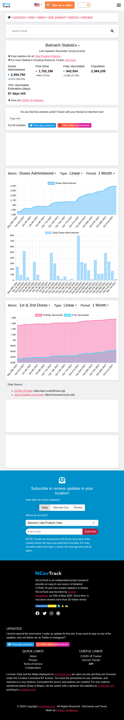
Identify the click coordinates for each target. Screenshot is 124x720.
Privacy (33, 660)
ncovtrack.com (62, 674)
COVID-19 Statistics (32, 100)
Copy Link (15, 118)
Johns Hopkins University (28, 394)
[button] (38, 4)
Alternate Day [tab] (61, 507)
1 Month (105, 173)
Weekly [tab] (78, 507)
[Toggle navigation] (118, 5)
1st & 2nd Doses (33, 305)
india (31, 17)
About (33, 656)
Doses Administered (36, 173)
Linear (74, 173)
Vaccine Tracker (91, 660)
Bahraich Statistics (61, 45)
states (41, 17)
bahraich (87, 17)
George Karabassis (67, 710)
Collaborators (33, 667)
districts (73, 17)
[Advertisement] (62, 149)
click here (70, 60)
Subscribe (90, 531)
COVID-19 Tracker (91, 656)
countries (19, 17)
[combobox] (62, 523)
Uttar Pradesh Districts (48, 56)
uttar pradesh (57, 17)
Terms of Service (33, 664)
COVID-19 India (23, 391)
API (91, 664)
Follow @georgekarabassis (75, 125)
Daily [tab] (45, 507)
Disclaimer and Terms (94, 706)
